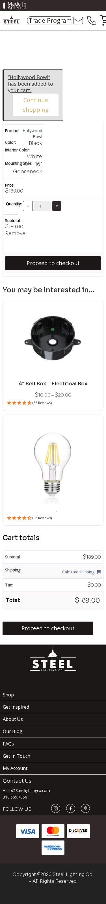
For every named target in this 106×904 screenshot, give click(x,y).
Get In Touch (16, 756)
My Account (15, 768)
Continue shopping (36, 104)
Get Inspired (16, 707)
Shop (8, 695)
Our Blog (12, 731)
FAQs (8, 744)
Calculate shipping (78, 571)
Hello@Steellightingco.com (26, 790)
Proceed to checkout (53, 263)
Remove (15, 233)
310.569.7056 (15, 797)
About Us (13, 719)
